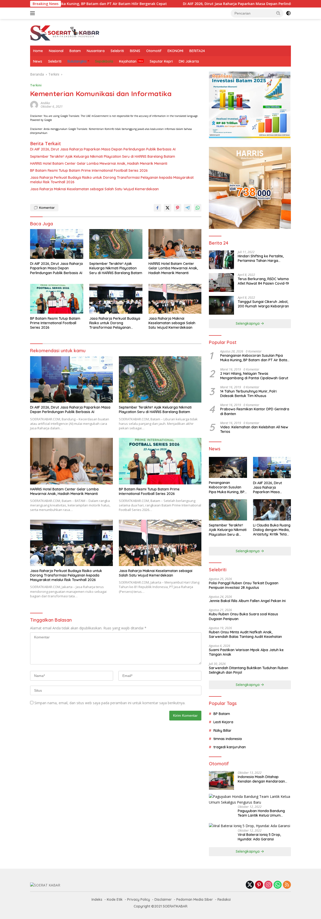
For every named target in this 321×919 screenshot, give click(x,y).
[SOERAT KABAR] (65, 32)
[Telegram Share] (187, 208)
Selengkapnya (248, 323)
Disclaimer (163, 899)
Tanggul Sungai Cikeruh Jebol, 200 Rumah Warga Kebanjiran (263, 303)
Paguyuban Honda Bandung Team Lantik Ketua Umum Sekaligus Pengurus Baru (261, 813)
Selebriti (117, 51)
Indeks (97, 899)
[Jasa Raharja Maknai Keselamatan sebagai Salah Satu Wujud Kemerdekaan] (175, 299)
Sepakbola (104, 61)
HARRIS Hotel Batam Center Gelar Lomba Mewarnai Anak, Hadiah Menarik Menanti (98, 163)
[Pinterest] (259, 885)
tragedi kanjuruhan (229, 747)
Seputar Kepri (161, 61)
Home (38, 51)
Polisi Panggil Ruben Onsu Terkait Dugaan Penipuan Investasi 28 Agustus (243, 585)
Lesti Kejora (223, 722)
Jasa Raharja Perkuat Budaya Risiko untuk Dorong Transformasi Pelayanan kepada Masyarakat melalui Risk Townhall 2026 (112, 179)
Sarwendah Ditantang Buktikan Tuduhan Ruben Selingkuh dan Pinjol (248, 670)
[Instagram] (268, 885)
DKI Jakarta (189, 61)
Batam (75, 51)
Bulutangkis (77, 61)
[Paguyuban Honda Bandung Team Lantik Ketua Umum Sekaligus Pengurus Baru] (250, 799)
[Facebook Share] (157, 208)
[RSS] (287, 885)
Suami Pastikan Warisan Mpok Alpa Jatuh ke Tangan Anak (246, 652)
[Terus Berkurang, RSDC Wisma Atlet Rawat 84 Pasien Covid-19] (221, 282)
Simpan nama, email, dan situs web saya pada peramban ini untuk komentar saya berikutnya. (109, 702)
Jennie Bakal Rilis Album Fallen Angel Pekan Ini (247, 601)
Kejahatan (127, 61)
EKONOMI (175, 51)
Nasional (56, 51)
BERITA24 (197, 51)
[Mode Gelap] (288, 13)
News (37, 61)
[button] (278, 13)
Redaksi (224, 899)
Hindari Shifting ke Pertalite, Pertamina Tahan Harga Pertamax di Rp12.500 (261, 258)
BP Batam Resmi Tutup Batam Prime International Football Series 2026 (89, 170)
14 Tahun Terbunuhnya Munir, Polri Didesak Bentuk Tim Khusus (248, 393)
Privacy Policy (138, 899)
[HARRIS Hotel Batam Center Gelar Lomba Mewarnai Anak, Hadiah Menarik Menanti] (175, 244)
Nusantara (96, 51)
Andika (45, 103)
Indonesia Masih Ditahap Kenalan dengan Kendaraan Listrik (261, 779)
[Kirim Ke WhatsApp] (197, 208)
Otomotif (154, 51)
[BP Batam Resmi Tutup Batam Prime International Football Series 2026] (56, 299)
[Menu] (33, 13)
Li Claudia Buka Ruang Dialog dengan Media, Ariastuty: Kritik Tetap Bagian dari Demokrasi (271, 530)
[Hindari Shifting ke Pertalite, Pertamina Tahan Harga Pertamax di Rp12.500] (221, 259)
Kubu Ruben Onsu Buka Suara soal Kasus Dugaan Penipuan (243, 616)
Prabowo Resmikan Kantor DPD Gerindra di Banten (254, 411)
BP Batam (221, 713)
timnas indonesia (227, 739)
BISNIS (135, 51)
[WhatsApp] (278, 885)
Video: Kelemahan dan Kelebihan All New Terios (254, 429)
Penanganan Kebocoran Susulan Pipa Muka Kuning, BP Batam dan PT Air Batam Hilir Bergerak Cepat (255, 357)
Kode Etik (115, 899)
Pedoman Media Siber (194, 899)
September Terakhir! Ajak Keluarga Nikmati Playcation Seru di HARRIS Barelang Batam (102, 156)
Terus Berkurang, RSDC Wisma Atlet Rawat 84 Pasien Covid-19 (263, 281)
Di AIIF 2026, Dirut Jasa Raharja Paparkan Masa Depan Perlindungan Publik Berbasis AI (221, 4)
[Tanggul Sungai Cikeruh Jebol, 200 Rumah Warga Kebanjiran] (221, 305)
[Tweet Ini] (167, 208)
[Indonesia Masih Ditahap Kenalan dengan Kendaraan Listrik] (221, 780)
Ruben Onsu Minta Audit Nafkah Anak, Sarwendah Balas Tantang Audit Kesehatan (245, 634)
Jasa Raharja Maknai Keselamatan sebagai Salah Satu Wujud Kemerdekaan (94, 189)
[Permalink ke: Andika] (34, 104)
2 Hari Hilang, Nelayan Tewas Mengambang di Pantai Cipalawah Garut (254, 375)
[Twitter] (250, 885)
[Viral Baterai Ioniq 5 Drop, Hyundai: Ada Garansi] (249, 826)
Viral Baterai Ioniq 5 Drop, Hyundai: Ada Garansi (259, 836)
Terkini (36, 85)
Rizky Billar (222, 730)
